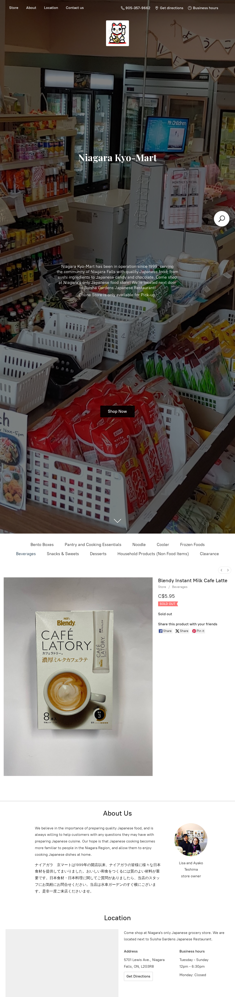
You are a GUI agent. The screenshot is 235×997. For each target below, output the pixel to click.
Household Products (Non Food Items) (153, 553)
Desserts (98, 553)
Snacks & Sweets (63, 553)
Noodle (139, 544)
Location (51, 8)
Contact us (75, 8)
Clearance (209, 553)
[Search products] (222, 219)
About (31, 8)
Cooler (163, 544)
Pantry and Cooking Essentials (93, 544)
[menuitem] (221, 570)
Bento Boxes (42, 544)
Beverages (26, 553)
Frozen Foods (192, 544)
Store (13, 8)
